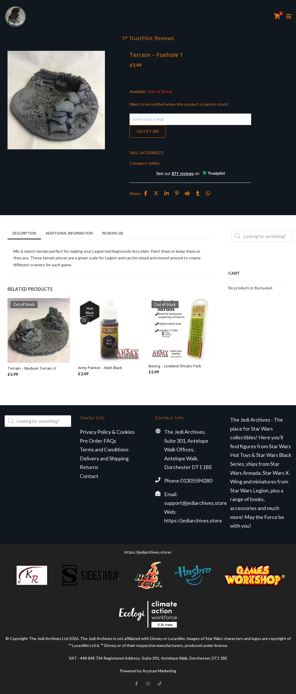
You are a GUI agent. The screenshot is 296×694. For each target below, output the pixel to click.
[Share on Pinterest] (177, 193)
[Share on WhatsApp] (208, 193)
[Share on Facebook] (145, 193)
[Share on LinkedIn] (166, 193)
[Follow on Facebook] (136, 683)
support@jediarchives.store (195, 503)
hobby (154, 163)
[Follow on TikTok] (159, 683)
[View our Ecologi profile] (148, 614)
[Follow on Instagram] (148, 683)
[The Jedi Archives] (15, 16)
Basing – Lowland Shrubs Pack (175, 366)
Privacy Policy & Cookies (107, 432)
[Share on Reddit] (187, 193)
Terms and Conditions (104, 449)
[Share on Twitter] (156, 193)
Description (24, 233)
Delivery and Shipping (104, 458)
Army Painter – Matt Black (100, 367)
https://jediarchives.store (193, 520)
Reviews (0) (112, 233)
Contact (89, 476)
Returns (89, 467)
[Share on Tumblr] (197, 193)
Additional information (69, 233)
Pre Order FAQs (98, 441)
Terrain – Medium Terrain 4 (31, 368)
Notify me (148, 131)
